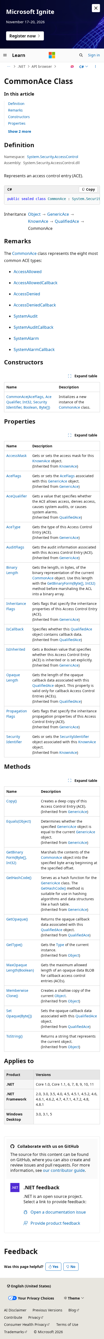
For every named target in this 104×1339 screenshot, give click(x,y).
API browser (42, 66)
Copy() (11, 801)
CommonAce (24, 253)
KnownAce (38, 221)
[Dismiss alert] (96, 8)
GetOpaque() (17, 919)
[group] (52, 199)
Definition (16, 103)
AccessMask (16, 455)
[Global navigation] (5, 55)
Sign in (94, 55)
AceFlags (13, 475)
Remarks (15, 110)
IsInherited (15, 649)
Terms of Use (67, 1324)
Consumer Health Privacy (25, 1324)
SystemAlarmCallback (34, 349)
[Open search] (81, 55)
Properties (16, 123)
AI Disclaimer (15, 1310)
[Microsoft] (52, 55)
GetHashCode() (18, 877)
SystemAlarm (26, 338)
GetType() (14, 944)
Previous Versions (47, 1310)
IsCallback (14, 629)
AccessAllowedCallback (36, 283)
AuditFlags (15, 547)
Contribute (13, 1317)
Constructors (19, 116)
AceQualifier (16, 496)
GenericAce (58, 214)
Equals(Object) (18, 821)
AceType (13, 526)
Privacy (34, 1317)
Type (60, 944)
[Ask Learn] (72, 66)
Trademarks (14, 1331)
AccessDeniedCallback (35, 305)
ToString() (14, 1036)
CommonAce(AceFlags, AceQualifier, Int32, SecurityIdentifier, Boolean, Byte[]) (28, 402)
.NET (21, 66)
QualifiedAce (67, 221)
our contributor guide (64, 1170)
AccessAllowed (28, 271)
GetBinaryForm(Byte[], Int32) (71, 583)
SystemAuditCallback (34, 327)
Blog (72, 1310)
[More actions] (95, 66)
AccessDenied (27, 294)
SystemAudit (26, 316)
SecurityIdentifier (74, 736)
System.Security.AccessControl (52, 156)
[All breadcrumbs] (8, 66)
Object (34, 214)
